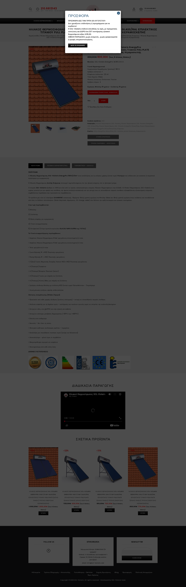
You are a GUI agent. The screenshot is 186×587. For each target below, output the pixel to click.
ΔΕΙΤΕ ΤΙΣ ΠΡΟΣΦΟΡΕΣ (78, 45)
